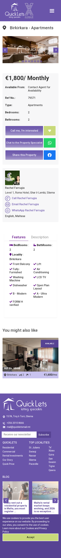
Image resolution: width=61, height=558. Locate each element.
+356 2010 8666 (15, 423)
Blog (6, 477)
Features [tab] (19, 237)
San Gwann (52, 460)
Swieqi (32, 451)
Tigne (52, 466)
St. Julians (34, 447)
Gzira (51, 454)
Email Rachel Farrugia (25, 204)
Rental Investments (13, 456)
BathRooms (44, 245)
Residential (8, 447)
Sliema (32, 460)
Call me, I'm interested (24, 131)
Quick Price (8, 464)
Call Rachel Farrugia (24, 198)
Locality (17, 254)
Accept (30, 537)
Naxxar (32, 456)
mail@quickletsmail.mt (18, 427)
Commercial (9, 451)
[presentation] (5, 500)
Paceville (33, 464)
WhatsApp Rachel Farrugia (28, 210)
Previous (5, 50)
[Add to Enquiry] (49, 131)
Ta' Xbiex (52, 449)
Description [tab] (39, 237)
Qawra (52, 470)
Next (55, 50)
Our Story (8, 460)
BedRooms (20, 245)
